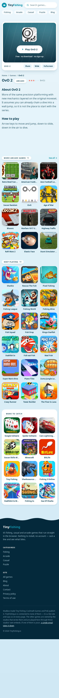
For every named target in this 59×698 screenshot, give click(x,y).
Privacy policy (9, 593)
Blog (53, 12)
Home (4, 75)
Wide (37, 66)
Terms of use (9, 598)
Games (13, 75)
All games (7, 577)
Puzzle (42, 12)
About (6, 585)
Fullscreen (48, 66)
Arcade (19, 12)
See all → (53, 158)
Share (27, 66)
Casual (31, 12)
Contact (6, 589)
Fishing (7, 12)
